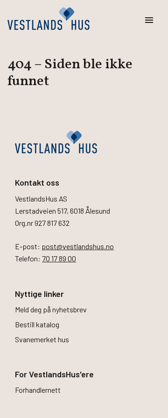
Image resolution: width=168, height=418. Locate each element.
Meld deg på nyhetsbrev (51, 309)
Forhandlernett (38, 389)
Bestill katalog (37, 324)
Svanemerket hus (42, 339)
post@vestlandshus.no (78, 246)
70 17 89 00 (59, 258)
